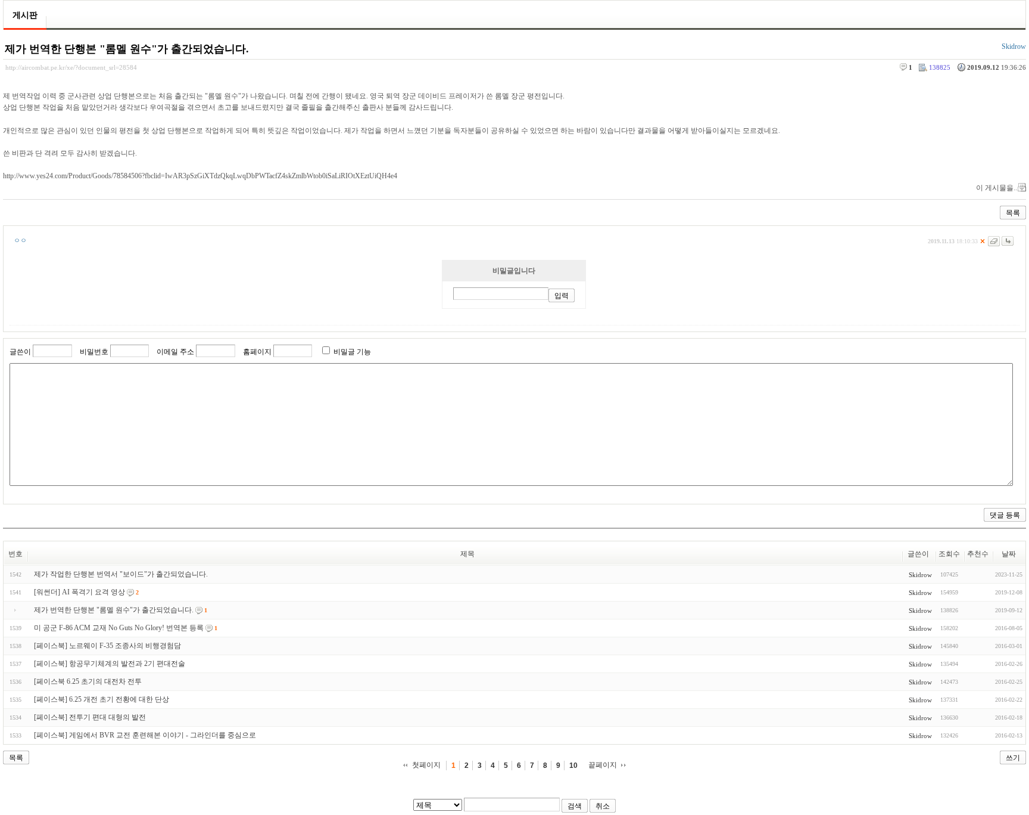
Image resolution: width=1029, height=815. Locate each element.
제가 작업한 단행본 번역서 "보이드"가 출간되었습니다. (121, 574)
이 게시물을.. (996, 188)
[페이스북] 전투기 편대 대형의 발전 (90, 717)
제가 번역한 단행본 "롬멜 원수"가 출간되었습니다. (127, 49)
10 (573, 765)
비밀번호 (94, 352)
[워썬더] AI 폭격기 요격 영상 (79, 592)
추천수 (978, 554)
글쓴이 (20, 352)
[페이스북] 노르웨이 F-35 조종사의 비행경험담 (107, 646)
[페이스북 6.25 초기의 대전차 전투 (88, 681)
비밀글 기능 (352, 352)
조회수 (949, 554)
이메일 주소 (175, 352)
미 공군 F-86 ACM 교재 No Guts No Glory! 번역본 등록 (119, 628)
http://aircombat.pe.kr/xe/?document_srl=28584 (71, 67)
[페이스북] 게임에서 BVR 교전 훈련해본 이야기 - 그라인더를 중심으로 (145, 735)
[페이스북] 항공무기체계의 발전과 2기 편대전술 (109, 663)
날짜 (1009, 554)
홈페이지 (257, 352)
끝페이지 (602, 765)
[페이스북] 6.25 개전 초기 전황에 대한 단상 (101, 699)
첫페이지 (426, 765)
